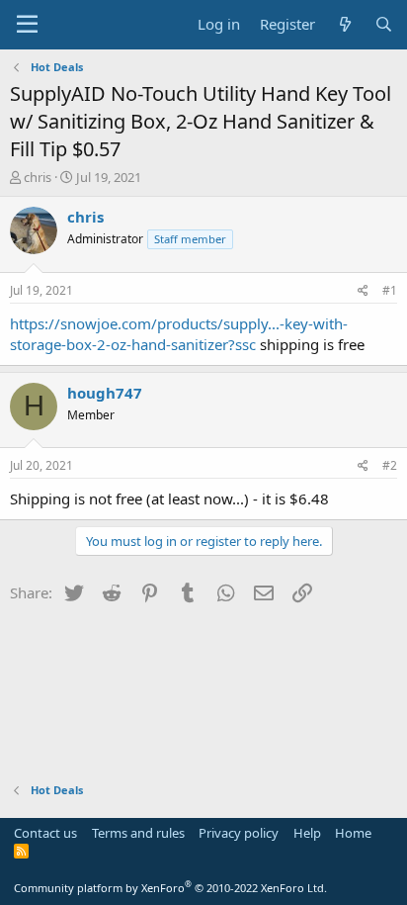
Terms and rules (138, 833)
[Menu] (27, 24)
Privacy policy (239, 833)
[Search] (384, 24)
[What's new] (344, 24)
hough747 (104, 393)
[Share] (363, 291)
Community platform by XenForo (170, 887)
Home (353, 833)
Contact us (45, 833)
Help (307, 833)
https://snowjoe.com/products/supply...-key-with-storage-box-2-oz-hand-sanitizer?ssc (179, 334)
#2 (389, 465)
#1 (389, 290)
